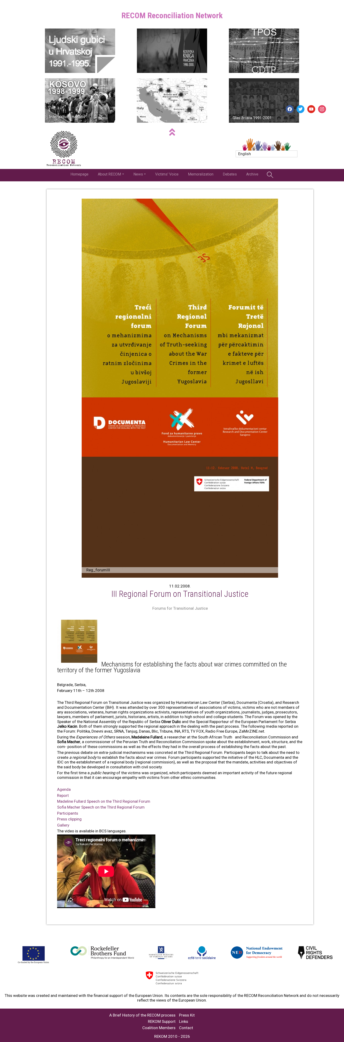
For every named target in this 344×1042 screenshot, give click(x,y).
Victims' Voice (167, 174)
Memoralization (200, 174)
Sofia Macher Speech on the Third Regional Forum (101, 807)
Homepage (79, 174)
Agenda (64, 789)
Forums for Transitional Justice (180, 608)
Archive (252, 174)
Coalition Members (159, 1028)
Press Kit (187, 1015)
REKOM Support (162, 1022)
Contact (186, 1028)
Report (63, 795)
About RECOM (109, 174)
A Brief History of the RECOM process (142, 1015)
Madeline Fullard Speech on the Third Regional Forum (103, 801)
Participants (67, 813)
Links (183, 1022)
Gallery (63, 825)
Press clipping (69, 819)
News (138, 174)
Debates (230, 174)
